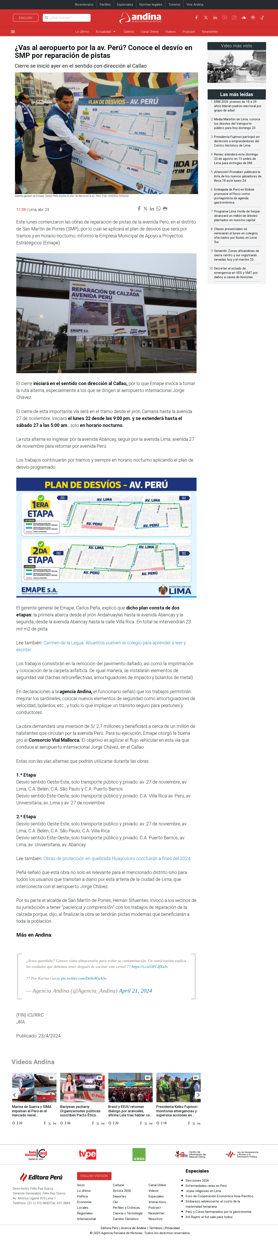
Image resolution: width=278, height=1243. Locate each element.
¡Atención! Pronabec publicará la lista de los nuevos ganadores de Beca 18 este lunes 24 (237, 176)
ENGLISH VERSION (94, 1176)
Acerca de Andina (133, 1228)
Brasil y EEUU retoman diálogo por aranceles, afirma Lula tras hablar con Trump (130, 1113)
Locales (82, 1208)
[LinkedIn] (215, 17)
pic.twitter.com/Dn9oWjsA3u (83, 978)
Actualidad (106, 31)
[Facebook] (196, 17)
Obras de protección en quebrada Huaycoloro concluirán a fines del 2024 (116, 858)
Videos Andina (33, 1062)
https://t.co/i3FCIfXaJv (150, 966)
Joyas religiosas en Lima (203, 1191)
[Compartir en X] (50, 1123)
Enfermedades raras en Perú (206, 1186)
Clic (115, 1202)
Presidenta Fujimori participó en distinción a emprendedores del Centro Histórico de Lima (237, 141)
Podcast (189, 32)
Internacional (86, 1219)
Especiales (125, 5)
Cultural (118, 1185)
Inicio (81, 1185)
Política (82, 1196)
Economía (84, 1202)
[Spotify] (253, 17)
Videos (170, 32)
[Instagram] (234, 17)
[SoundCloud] (243, 17)
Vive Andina (195, 5)
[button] (14, 1095)
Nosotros (155, 1219)
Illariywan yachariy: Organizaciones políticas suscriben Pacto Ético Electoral (80, 1113)
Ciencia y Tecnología (127, 1213)
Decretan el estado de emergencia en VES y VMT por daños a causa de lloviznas (236, 272)
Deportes (119, 1196)
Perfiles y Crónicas (126, 1208)
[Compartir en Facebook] (45, 1123)
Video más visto (236, 45)
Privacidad (172, 1228)
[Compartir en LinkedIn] (55, 1123)
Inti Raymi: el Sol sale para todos (209, 1217)
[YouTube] (224, 17)
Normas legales (150, 5)
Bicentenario (84, 5)
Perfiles (105, 5)
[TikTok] (262, 17)
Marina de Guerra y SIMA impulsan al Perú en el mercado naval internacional (31, 1113)
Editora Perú (109, 1228)
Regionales (85, 1213)
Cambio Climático (126, 1219)
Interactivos (157, 1202)
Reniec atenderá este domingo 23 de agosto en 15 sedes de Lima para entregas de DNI (236, 158)
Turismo (174, 5)
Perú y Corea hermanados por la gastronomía (218, 1212)
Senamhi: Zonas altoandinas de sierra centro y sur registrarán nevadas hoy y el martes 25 (236, 255)
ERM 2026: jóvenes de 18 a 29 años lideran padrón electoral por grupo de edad (237, 106)
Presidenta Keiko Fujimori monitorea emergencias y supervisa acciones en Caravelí (176, 1113)
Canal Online (150, 32)
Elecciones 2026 (197, 1181)
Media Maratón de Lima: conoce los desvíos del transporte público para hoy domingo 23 (237, 123)
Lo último (82, 32)
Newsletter (210, 32)
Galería (129, 32)
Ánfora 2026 (122, 1191)
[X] (206, 17)
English (25, 18)
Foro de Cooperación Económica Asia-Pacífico (219, 1196)
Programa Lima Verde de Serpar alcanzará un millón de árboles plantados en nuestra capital (237, 215)
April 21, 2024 (135, 991)
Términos (155, 1228)
